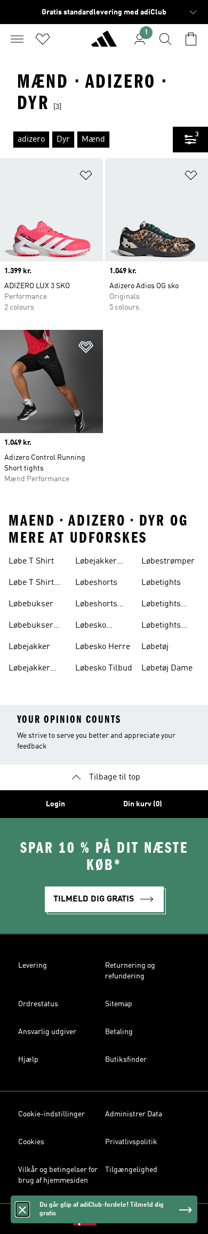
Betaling (119, 1032)
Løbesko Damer (90, 626)
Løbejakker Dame (29, 669)
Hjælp (28, 1059)
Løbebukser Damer (31, 626)
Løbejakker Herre (96, 562)
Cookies (31, 1142)
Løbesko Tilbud (103, 668)
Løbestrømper (168, 561)
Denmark (120, 1219)
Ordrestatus (38, 1004)
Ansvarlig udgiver (47, 1032)
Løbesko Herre (102, 647)
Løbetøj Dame (167, 668)
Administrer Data (133, 1114)
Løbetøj (155, 647)
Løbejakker (29, 647)
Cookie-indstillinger (51, 1114)
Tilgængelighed (131, 1170)
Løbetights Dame (161, 605)
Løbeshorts (96, 583)
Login (55, 804)
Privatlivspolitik (131, 1142)
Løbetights (161, 583)
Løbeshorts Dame (96, 605)
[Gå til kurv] (191, 39)
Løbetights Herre (161, 626)
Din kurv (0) (142, 804)
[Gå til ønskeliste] (42, 39)
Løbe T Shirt (31, 561)
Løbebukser (31, 604)
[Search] (165, 39)
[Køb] (104, 43)
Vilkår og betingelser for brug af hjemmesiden (58, 1175)
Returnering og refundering (130, 971)
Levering (32, 965)
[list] (86, 139)
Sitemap (118, 1004)
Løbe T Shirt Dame (31, 584)
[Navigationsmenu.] (17, 39)
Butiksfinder (126, 1059)
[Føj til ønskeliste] (85, 177)
